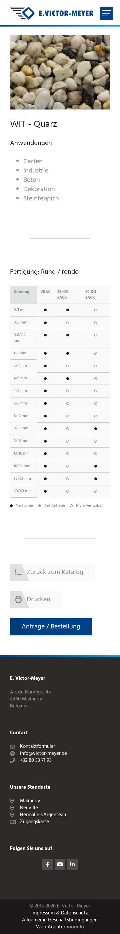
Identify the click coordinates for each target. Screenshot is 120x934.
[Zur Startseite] (51, 13)
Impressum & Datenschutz (59, 913)
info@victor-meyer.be (43, 753)
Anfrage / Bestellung (51, 626)
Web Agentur (50, 927)
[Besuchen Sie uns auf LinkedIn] (72, 864)
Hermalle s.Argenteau (43, 815)
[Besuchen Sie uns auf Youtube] (60, 864)
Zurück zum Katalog (55, 572)
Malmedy (30, 801)
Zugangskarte (34, 822)
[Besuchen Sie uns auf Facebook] (47, 864)
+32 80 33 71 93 (36, 760)
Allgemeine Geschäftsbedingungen (60, 920)
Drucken (38, 599)
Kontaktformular (37, 746)
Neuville (29, 808)
